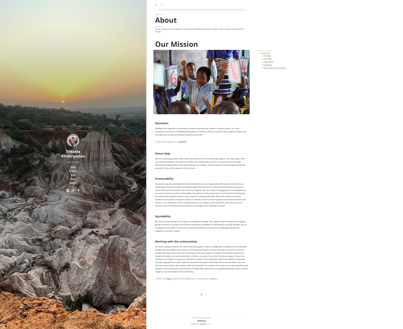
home (157, 14)
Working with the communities (275, 68)
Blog (73, 167)
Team (73, 175)
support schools (234, 131)
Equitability (268, 65)
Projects (73, 171)
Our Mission (265, 53)
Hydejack (203, 324)
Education (267, 56)
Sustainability (268, 62)
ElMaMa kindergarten (188, 131)
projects (182, 141)
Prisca (206, 246)
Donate (73, 182)
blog (168, 278)
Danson (213, 250)
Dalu (233, 265)
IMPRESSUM (201, 321)
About (73, 178)
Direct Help (268, 59)
